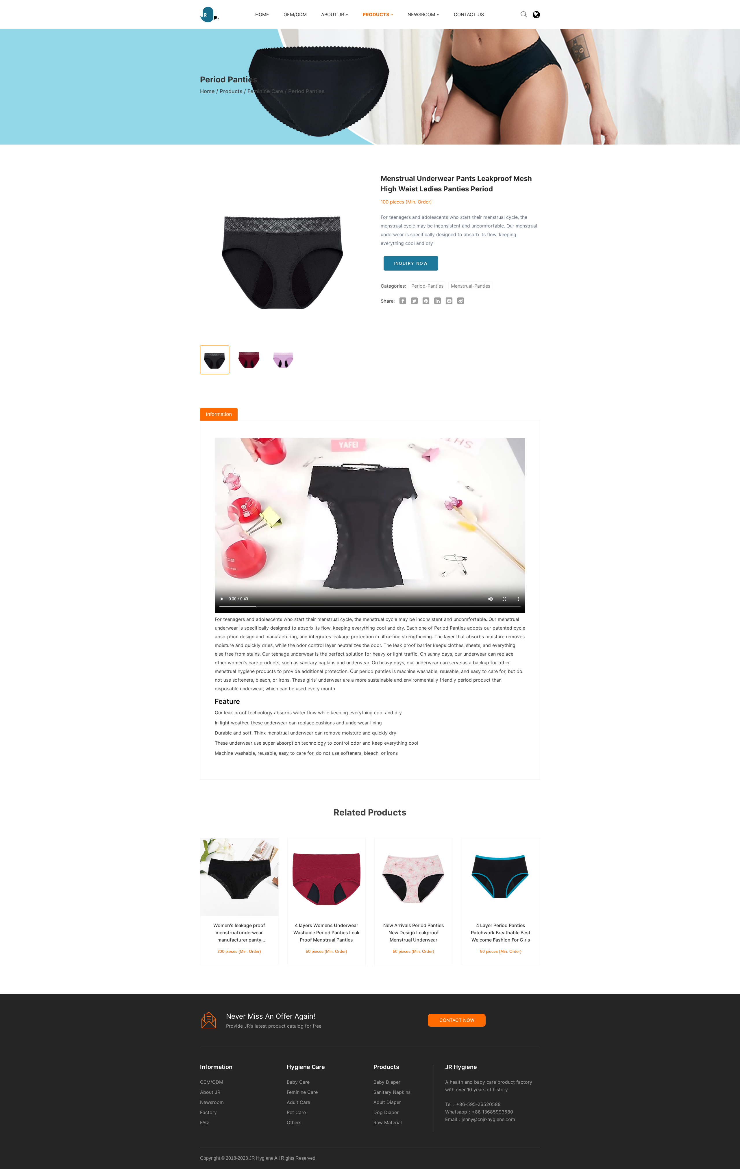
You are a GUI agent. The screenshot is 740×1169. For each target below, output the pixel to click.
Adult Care (298, 1102)
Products (376, 14)
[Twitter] (535, 1159)
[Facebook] (530, 1159)
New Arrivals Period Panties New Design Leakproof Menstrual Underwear (413, 932)
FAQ (204, 1122)
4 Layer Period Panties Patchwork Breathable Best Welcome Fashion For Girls (500, 932)
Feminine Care (265, 91)
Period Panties (306, 91)
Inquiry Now (411, 263)
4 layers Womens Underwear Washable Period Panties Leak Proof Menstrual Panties (326, 932)
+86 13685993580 (492, 1112)
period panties (375, 671)
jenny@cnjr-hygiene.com (488, 1119)
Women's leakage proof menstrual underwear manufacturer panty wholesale (239, 933)
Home (262, 14)
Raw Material (387, 1122)
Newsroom (422, 14)
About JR (333, 14)
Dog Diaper (386, 1112)
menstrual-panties (470, 286)
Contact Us (469, 14)
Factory (208, 1112)
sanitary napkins (317, 662)
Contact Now (456, 1020)
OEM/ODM (295, 14)
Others (294, 1122)
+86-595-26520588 (478, 1104)
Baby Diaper (386, 1082)
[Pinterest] (534, 1159)
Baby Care (298, 1082)
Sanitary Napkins (391, 1092)
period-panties (427, 286)
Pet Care (296, 1112)
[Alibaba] (529, 1159)
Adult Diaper (387, 1102)
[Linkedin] (532, 1159)
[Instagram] (537, 1159)
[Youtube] (539, 1159)
